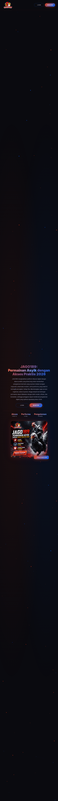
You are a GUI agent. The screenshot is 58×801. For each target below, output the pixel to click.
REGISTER (50, 5)
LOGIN (39, 5)
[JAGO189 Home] (8, 5)
